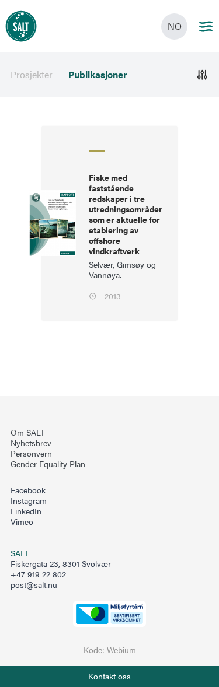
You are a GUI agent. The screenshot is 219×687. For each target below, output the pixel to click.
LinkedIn (26, 511)
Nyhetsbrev (31, 443)
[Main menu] (206, 26)
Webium (121, 650)
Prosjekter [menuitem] (32, 74)
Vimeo (22, 522)
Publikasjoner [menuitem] (97, 74)
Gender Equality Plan (48, 464)
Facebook (28, 490)
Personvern (31, 453)
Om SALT (28, 432)
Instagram (29, 501)
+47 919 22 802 (38, 574)
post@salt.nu (34, 584)
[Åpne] (202, 75)
